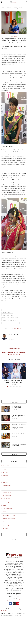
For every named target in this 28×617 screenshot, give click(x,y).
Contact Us (10, 613)
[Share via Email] (22, 329)
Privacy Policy (18, 615)
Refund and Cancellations (7, 615)
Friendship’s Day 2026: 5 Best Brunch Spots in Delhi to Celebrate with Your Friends (19, 444)
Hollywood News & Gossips (9, 518)
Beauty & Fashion (18, 7)
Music (4, 521)
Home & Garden (6, 498)
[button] (3, 375)
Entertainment (6, 469)
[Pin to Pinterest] (20, 329)
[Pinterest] (17, 603)
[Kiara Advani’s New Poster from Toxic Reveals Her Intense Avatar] (5, 418)
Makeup (4, 312)
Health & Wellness (7, 495)
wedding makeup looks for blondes (10, 323)
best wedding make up (7, 310)
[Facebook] (12, 540)
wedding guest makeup (7, 315)
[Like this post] (15, 329)
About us (3, 613)
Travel (4, 505)
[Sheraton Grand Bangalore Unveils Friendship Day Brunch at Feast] (5, 436)
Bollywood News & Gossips (9, 515)
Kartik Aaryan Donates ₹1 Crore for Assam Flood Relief (18, 407)
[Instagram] (16, 540)
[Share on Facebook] (17, 329)
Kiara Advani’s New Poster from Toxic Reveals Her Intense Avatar (19, 416)
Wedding (10, 312)
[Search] (26, 2)
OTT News (5, 512)
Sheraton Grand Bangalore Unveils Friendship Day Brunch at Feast (19, 434)
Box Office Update (7, 525)
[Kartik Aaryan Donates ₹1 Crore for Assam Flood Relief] (5, 409)
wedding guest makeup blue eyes (9, 320)
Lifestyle (9, 7)
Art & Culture (6, 482)
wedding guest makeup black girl (10, 317)
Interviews (5, 528)
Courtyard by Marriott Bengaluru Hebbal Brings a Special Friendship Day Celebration (19, 426)
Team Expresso (12, 43)
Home (2, 7)
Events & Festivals (7, 492)
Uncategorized (6, 465)
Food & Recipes (6, 502)
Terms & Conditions (19, 613)
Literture (5, 488)
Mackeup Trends (18, 310)
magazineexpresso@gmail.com (14, 600)
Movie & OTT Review (7, 508)
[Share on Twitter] (18, 329)
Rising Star (5, 475)
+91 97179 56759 (16, 597)
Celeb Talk (5, 472)
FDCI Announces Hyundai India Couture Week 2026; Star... (14, 381)
